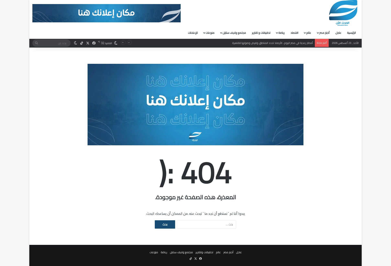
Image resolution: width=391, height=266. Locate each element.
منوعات (210, 32)
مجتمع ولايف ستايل (234, 32)
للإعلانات (193, 32)
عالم (308, 32)
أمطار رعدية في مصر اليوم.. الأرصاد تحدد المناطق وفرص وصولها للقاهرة (272, 42)
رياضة (281, 32)
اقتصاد (294, 32)
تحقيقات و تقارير (261, 32)
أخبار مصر (324, 32)
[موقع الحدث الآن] (343, 13)
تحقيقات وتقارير (204, 252)
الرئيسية (351, 32)
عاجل (338, 32)
